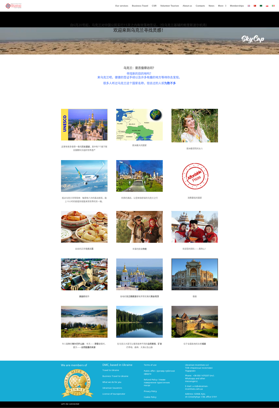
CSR (154, 6)
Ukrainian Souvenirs (112, 387)
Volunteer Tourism (169, 6)
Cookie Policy (150, 397)
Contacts (200, 6)
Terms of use (150, 365)
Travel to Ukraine (110, 370)
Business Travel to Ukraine (115, 376)
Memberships (237, 6)
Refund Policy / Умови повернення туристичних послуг (157, 382)
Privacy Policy (150, 391)
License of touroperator (113, 393)
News (211, 6)
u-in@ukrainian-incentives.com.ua (196, 387)
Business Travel (140, 6)
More (220, 6)
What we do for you (111, 382)
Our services (121, 6)
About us (187, 6)
